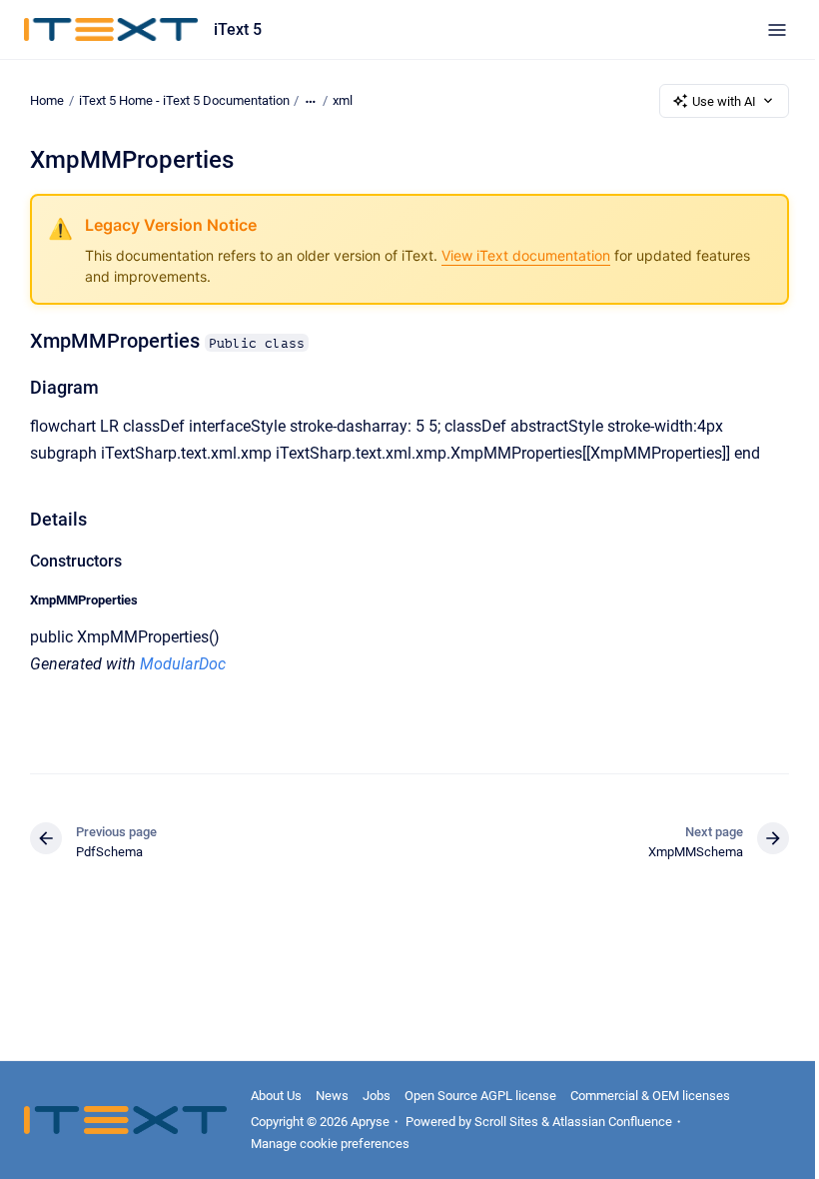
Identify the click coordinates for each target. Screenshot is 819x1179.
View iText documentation (525, 255)
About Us (276, 1095)
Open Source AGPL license (480, 1095)
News (332, 1095)
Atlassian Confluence (612, 1121)
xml (343, 100)
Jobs (377, 1095)
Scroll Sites (506, 1121)
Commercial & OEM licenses (650, 1095)
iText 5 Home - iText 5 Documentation (184, 100)
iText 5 (238, 29)
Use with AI (724, 101)
